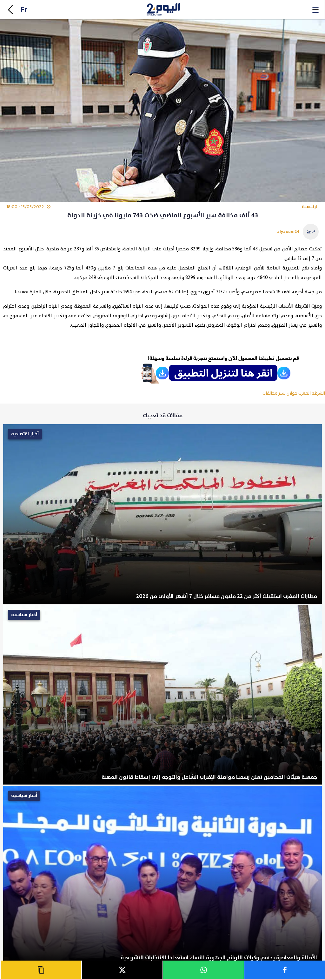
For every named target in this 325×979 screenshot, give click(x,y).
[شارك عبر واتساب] (203, 970)
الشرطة (318, 393)
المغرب (304, 393)
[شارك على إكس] (121, 970)
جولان (292, 393)
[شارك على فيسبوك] (284, 970)
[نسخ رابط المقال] (40, 970)
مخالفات (269, 393)
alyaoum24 (288, 231)
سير (282, 393)
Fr (24, 10)
